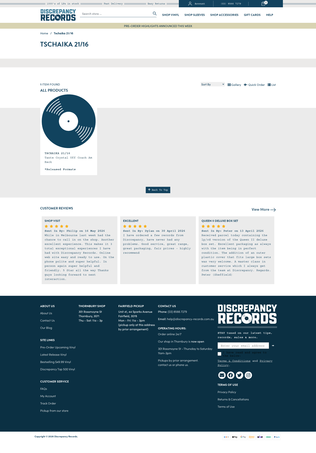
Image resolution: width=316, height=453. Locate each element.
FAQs (43, 389)
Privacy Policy (227, 392)
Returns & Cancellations (233, 399)
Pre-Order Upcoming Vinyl (58, 347)
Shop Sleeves (195, 15)
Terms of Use (226, 406)
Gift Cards (252, 15)
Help (269, 15)
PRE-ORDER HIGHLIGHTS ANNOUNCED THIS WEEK (158, 26)
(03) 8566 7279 (231, 3)
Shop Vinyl (170, 15)
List (273, 85)
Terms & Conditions (234, 360)
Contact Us (47, 320)
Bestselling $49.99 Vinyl (55, 362)
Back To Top (159, 189)
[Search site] (154, 13)
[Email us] (222, 375)
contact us (165, 365)
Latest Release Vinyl (53, 354)
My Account (48, 396)
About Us (46, 313)
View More (261, 209)
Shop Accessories (224, 15)
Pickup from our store (54, 410)
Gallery (236, 85)
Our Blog (46, 328)
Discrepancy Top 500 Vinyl (57, 369)
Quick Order (256, 85)
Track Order (48, 403)
